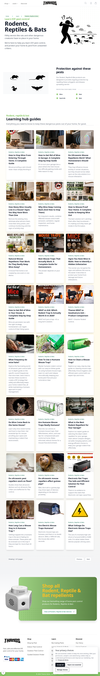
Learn (15, 4)
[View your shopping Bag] (96, 3)
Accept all (60, 665)
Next (88, 559)
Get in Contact (81, 647)
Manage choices (62, 670)
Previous (79, 559)
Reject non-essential (74, 665)
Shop (6, 4)
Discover (24, 4)
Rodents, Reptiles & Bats (17, 152)
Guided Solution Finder (35, 655)
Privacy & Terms (63, 660)
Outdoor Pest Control (35, 651)
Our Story (79, 643)
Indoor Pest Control (34, 647)
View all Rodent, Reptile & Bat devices (58, 612)
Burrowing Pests (58, 643)
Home (7, 16)
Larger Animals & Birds (60, 647)
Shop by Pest (32, 643)
